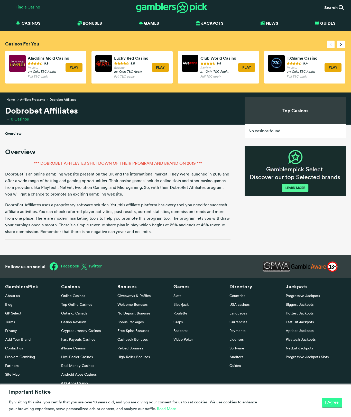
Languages (238, 314)
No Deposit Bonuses (133, 314)
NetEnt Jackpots (299, 348)
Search (331, 7)
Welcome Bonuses (132, 305)
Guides (328, 23)
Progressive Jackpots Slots (307, 357)
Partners (12, 366)
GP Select (13, 314)
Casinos (20, 119)
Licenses (236, 340)
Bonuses (127, 287)
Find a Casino (27, 7)
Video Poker (183, 340)
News (272, 23)
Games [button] (151, 23)
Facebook (70, 266)
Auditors (236, 357)
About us (12, 296)
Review (33, 68)
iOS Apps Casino (74, 383)
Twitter (95, 266)
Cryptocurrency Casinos (81, 331)
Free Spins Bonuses (133, 331)
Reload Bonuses (130, 348)
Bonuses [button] (92, 23)
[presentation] (331, 44)
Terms (10, 322)
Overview (13, 133)
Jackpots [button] (212, 23)
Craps (178, 322)
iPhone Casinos (73, 348)
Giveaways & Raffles (134, 296)
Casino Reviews (73, 322)
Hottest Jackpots (299, 314)
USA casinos (239, 305)
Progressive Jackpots (303, 296)
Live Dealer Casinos (77, 357)
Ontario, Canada (74, 314)
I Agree (332, 403)
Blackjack (181, 305)
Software (236, 348)
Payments (237, 331)
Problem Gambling (20, 357)
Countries (237, 296)
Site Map (12, 375)
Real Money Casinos (77, 366)
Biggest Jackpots (299, 305)
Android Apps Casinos (79, 375)
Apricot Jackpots (299, 331)
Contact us (14, 348)
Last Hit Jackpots (300, 322)
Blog (8, 305)
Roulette (180, 314)
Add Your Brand (18, 340)
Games (181, 287)
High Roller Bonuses (133, 357)
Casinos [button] (31, 23)
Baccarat (180, 331)
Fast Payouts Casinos (78, 340)
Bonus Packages (130, 322)
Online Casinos (73, 296)
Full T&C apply (38, 76)
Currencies (238, 322)
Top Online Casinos (76, 305)
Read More (166, 409)
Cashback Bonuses (132, 340)
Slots (177, 296)
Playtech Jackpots (301, 340)
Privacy (11, 331)
